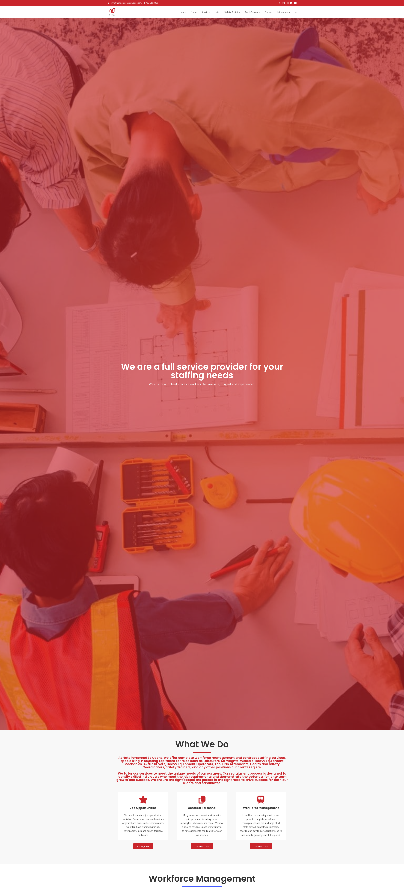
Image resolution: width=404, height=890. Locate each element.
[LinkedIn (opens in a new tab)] (291, 3)
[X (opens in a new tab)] (279, 3)
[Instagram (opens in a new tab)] (287, 3)
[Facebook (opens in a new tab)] (284, 3)
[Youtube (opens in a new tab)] (295, 3)
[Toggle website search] (295, 12)
